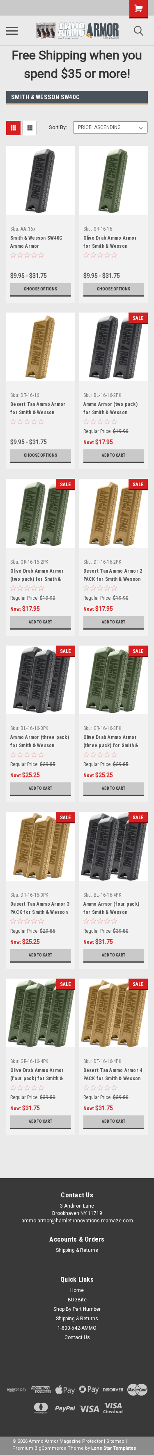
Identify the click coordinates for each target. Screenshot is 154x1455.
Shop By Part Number (77, 1309)
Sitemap (115, 1441)
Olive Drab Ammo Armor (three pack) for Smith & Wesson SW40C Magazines (113, 745)
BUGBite (77, 1300)
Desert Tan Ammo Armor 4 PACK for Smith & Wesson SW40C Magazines (113, 1078)
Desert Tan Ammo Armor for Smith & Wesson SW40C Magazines (37, 412)
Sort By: (58, 127)
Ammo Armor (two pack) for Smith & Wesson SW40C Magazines (110, 412)
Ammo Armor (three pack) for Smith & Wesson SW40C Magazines (39, 745)
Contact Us (77, 1337)
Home (77, 1290)
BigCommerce (50, 1448)
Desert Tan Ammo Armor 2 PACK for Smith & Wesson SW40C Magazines (113, 579)
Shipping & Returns (77, 1250)
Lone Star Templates (113, 1448)
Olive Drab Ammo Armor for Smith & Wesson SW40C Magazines (110, 246)
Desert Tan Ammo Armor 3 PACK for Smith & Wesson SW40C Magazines (39, 912)
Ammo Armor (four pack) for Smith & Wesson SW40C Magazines (111, 912)
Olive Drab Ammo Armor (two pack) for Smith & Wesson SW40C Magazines (40, 579)
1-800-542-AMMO (77, 1328)
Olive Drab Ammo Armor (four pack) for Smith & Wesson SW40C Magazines (40, 1078)
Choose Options (40, 289)
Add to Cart (113, 455)
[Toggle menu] (12, 30)
